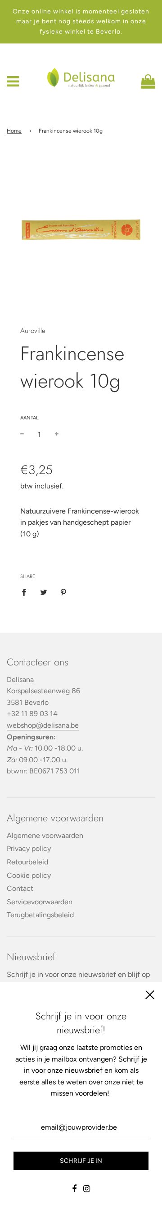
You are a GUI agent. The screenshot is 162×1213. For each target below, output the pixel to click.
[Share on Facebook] (26, 592)
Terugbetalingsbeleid (40, 915)
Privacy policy (29, 848)
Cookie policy (29, 875)
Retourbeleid (27, 862)
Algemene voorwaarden (45, 835)
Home (14, 131)
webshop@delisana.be (43, 725)
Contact (20, 888)
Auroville (32, 331)
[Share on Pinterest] (63, 592)
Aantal (29, 418)
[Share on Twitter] (44, 592)
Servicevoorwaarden (39, 902)
